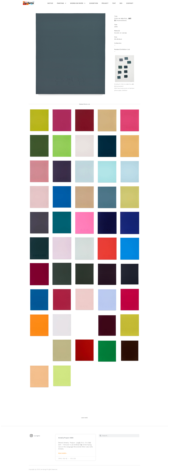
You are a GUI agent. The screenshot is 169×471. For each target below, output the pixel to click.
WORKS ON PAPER (76, 3)
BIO (121, 3)
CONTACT (129, 3)
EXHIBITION (93, 3)
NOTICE (50, 3)
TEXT (114, 3)
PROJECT (105, 3)
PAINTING (60, 3)
